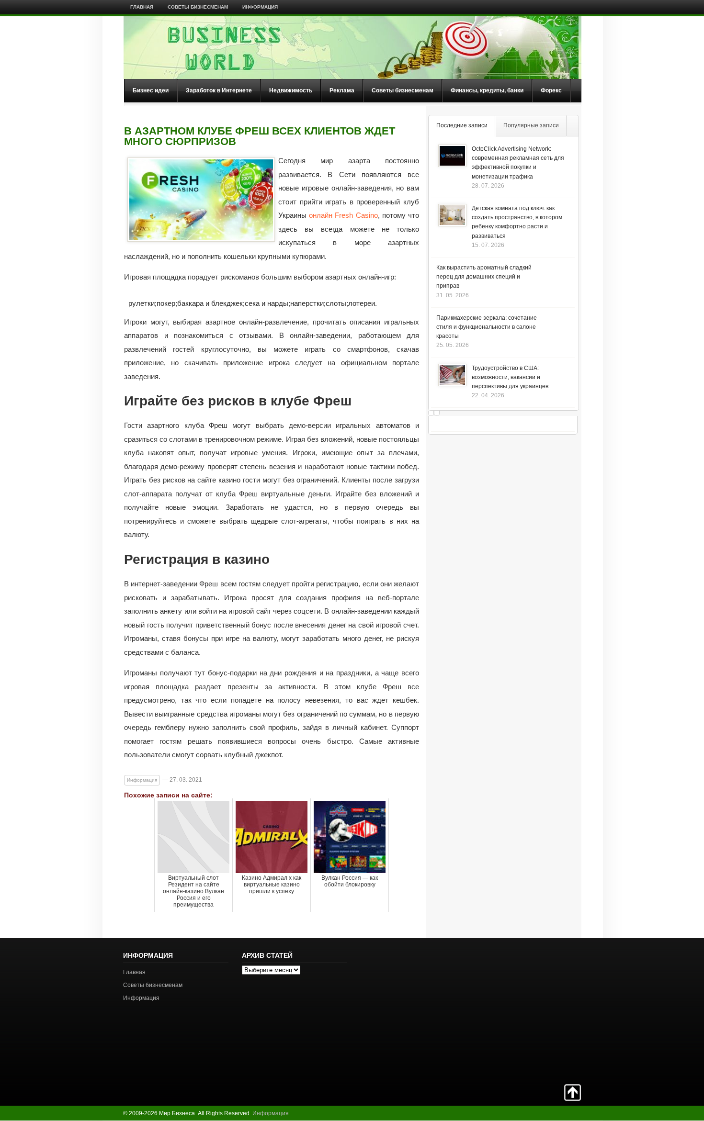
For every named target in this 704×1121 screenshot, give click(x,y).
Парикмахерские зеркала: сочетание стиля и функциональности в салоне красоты (486, 326)
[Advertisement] (547, 1010)
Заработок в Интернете (219, 90)
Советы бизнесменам (198, 7)
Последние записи (462, 125)
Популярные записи (531, 125)
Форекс (551, 90)
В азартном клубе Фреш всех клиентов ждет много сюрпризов (259, 136)
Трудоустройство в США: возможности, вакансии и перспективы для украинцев (510, 377)
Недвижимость (290, 90)
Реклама (341, 90)
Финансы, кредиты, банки (487, 90)
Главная (141, 7)
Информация (260, 7)
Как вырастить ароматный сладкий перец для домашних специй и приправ (484, 276)
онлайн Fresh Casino (343, 215)
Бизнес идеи (151, 90)
